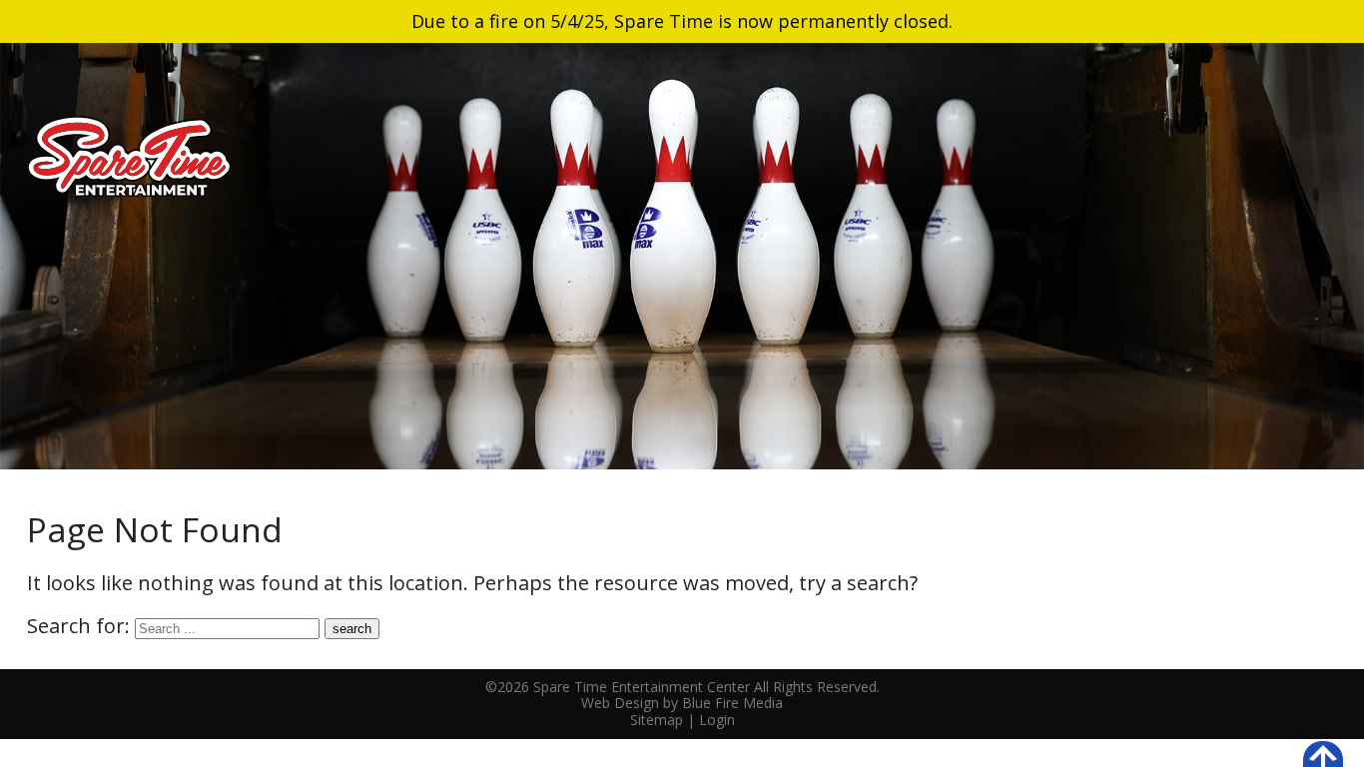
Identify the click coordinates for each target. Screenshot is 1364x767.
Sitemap (656, 719)
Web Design (620, 702)
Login (717, 719)
